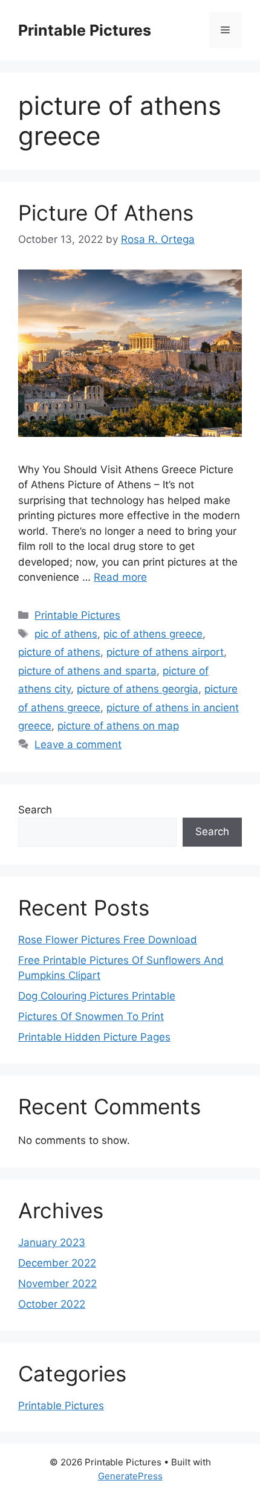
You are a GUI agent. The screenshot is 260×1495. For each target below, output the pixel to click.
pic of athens (65, 634)
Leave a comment (78, 744)
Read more (120, 577)
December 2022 (57, 1263)
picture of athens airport (165, 652)
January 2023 (51, 1242)
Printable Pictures (84, 30)
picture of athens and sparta (87, 671)
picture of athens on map (118, 726)
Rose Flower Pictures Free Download (107, 940)
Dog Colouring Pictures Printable (96, 996)
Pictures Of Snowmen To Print (91, 1016)
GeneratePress (130, 1476)
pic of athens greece (153, 634)
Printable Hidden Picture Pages (94, 1037)
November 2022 (57, 1283)
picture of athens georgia (137, 689)
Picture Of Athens (105, 212)
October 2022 (51, 1304)
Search (35, 810)
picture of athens (59, 652)
